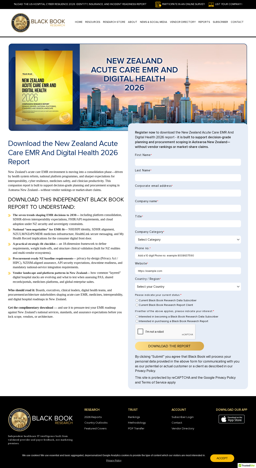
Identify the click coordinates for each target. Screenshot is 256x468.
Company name (146, 201)
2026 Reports (93, 417)
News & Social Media (153, 22)
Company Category (149, 231)
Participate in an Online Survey (170, 4)
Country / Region (148, 278)
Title (139, 216)
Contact (177, 422)
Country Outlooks (95, 422)
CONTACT (237, 22)
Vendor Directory (183, 22)
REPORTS (204, 22)
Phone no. (143, 248)
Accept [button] (222, 458)
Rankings (134, 417)
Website (141, 263)
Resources (92, 22)
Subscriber (220, 22)
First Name (143, 155)
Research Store (114, 22)
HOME (78, 22)
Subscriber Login (183, 417)
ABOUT (132, 22)
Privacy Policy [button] (113, 460)
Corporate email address (154, 185)
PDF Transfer (136, 428)
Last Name (143, 170)
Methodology (137, 422)
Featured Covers (95, 428)
